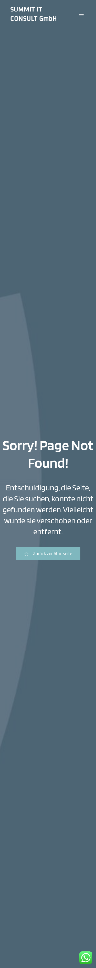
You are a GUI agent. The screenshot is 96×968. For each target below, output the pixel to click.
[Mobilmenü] (81, 14)
